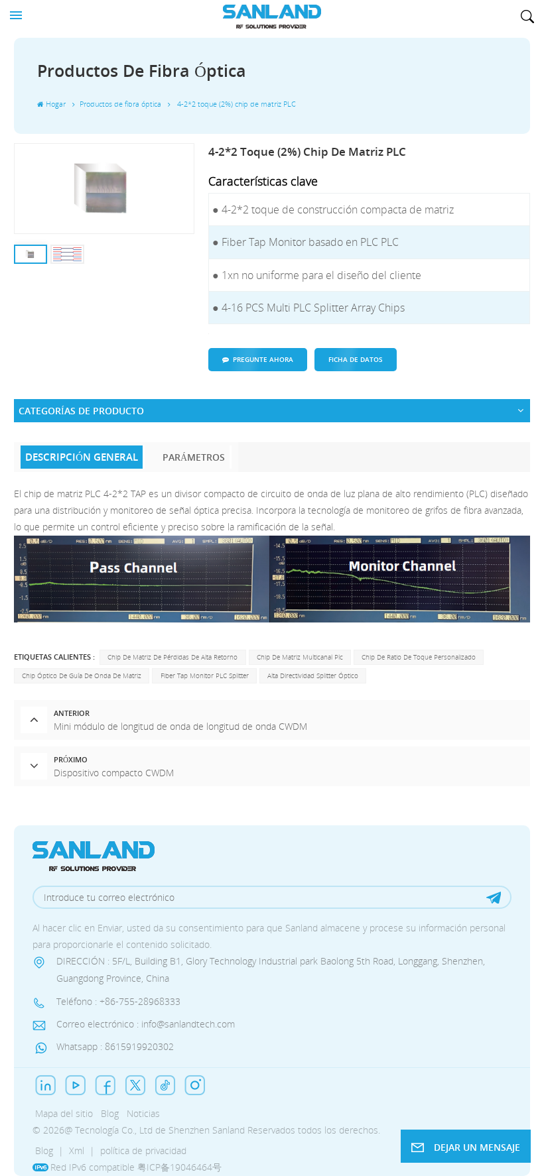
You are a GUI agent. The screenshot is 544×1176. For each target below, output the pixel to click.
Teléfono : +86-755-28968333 (118, 1001)
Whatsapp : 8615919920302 (115, 1046)
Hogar (56, 104)
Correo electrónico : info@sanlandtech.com (145, 1024)
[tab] (83, 457)
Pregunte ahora (263, 359)
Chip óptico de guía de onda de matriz (81, 676)
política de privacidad (143, 1150)
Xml (76, 1150)
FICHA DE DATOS (355, 359)
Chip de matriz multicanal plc (300, 657)
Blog (110, 1113)
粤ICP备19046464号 (179, 1167)
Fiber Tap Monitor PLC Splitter (205, 676)
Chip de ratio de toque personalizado (419, 657)
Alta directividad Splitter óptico (312, 676)
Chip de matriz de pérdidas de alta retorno (172, 657)
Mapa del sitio (64, 1113)
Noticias (143, 1113)
